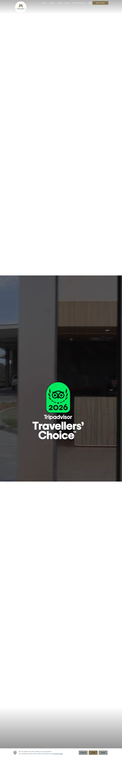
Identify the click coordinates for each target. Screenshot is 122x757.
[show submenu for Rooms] (56, 3)
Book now (100, 3)
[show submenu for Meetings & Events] (86, 3)
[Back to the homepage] (21, 7)
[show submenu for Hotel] (47, 3)
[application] (61, 752)
